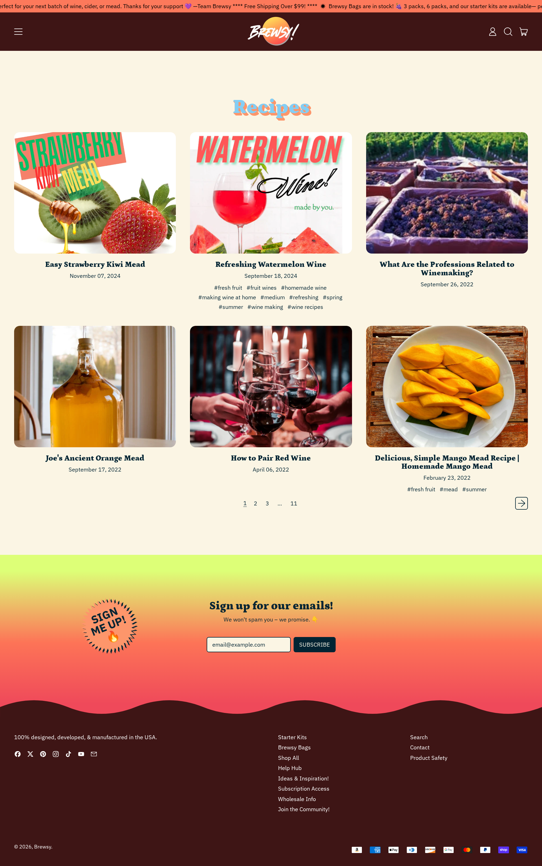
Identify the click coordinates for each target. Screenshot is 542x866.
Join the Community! (304, 809)
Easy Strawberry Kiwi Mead (95, 264)
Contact (420, 747)
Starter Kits (292, 737)
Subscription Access (303, 788)
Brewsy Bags (294, 747)
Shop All (288, 758)
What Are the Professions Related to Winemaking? (447, 268)
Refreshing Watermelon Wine (270, 264)
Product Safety (428, 758)
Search (419, 737)
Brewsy (42, 846)
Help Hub (290, 768)
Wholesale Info (297, 799)
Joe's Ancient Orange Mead (95, 458)
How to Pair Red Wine (271, 458)
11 (293, 503)
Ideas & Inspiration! (303, 778)
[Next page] (521, 503)
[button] (508, 31)
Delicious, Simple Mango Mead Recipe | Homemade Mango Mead (447, 462)
